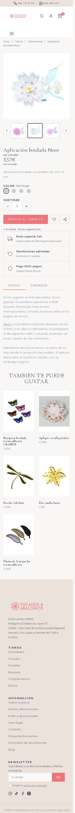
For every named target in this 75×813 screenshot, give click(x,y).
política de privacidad (35, 785)
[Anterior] (6, 130)
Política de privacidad (23, 716)
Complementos (19, 679)
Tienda (19, 41)
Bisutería (14, 672)
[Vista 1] (18, 130)
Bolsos (12, 685)
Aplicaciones (35, 41)
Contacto (14, 729)
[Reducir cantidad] (8, 206)
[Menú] (11, 33)
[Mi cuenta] (51, 16)
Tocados (14, 658)
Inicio (6, 41)
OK (58, 777)
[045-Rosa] (29, 191)
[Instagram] (10, 793)
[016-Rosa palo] (14, 191)
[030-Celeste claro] (21, 191)
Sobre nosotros (18, 702)
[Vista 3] (51, 130)
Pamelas (14, 665)
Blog (11, 749)
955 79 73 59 (26, 3)
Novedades (16, 652)
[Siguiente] (66, 130)
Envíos (14, 285)
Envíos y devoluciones (23, 709)
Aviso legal (15, 722)
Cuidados (39, 285)
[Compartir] (65, 219)
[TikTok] (16, 793)
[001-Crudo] (6, 191)
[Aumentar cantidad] (26, 206)
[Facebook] (23, 793)
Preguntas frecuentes (23, 736)
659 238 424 (51, 3)
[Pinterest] (29, 793)
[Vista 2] (35, 130)
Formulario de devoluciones (27, 742)
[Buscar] (42, 16)
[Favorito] (54, 219)
